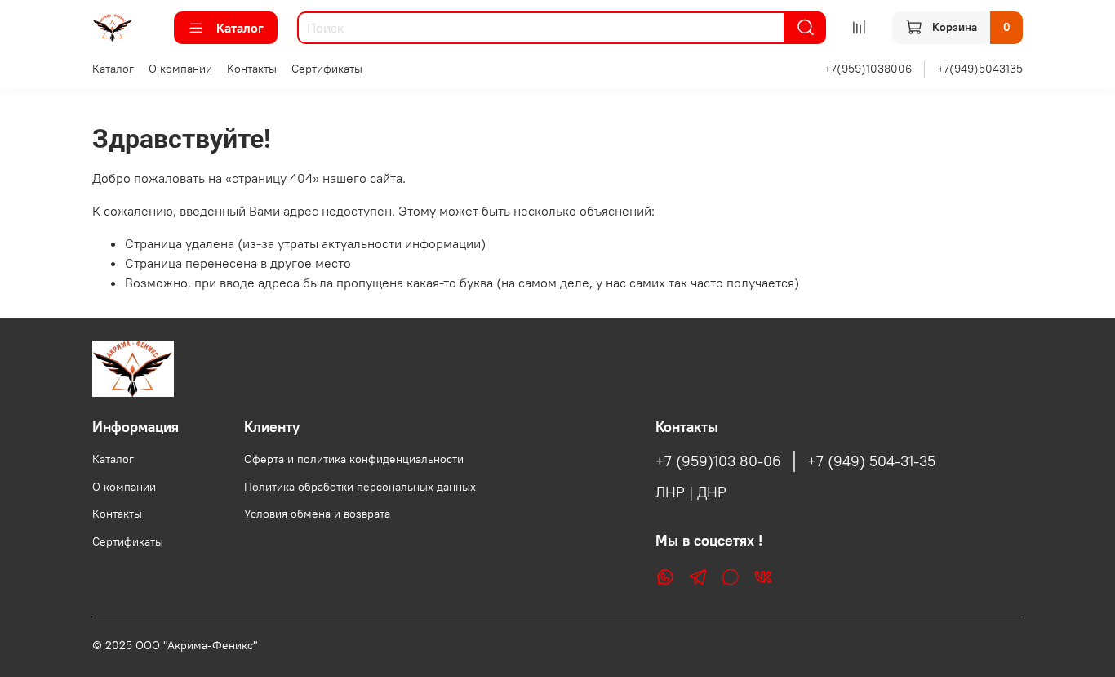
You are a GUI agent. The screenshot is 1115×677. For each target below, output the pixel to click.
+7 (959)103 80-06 (718, 461)
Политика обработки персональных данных (360, 486)
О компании (180, 68)
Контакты (252, 68)
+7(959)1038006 (868, 68)
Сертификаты (326, 68)
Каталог (240, 28)
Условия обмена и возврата (317, 513)
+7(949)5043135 (980, 68)
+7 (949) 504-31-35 (871, 461)
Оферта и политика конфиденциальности (354, 459)
